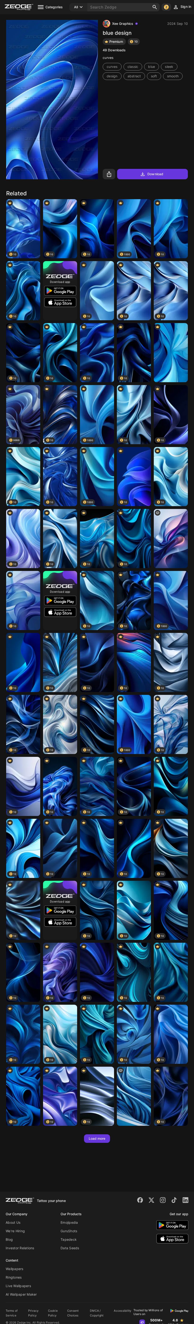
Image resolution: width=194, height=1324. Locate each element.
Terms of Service (12, 1313)
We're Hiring (15, 1231)
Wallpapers (14, 1269)
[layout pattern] (171, 538)
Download (155, 174)
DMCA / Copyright (96, 1313)
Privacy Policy (33, 1313)
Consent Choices (73, 1313)
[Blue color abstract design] (171, 352)
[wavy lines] (134, 1096)
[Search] (155, 7)
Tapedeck (69, 1239)
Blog (9, 1239)
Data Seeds (70, 1248)
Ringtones (14, 1277)
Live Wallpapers (18, 1286)
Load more (97, 1138)
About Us (13, 1222)
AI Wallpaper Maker (21, 1294)
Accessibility (122, 1310)
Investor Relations (20, 1248)
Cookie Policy (53, 1313)
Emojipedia (69, 1222)
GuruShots (69, 1231)
